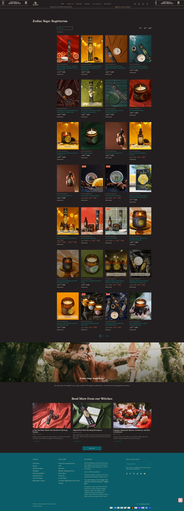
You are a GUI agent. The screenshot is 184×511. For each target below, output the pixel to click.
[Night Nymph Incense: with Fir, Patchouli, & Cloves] (116, 93)
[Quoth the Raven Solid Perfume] (92, 178)
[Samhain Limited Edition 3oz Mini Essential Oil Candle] (68, 263)
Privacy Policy (62, 478)
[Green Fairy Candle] (92, 135)
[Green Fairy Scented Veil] (68, 178)
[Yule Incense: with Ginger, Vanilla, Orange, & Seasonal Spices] (92, 93)
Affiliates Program (38, 468)
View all (92, 448)
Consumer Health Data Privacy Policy (69, 481)
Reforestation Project (39, 481)
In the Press (36, 463)
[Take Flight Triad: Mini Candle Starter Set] (92, 306)
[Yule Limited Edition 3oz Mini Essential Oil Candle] (140, 306)
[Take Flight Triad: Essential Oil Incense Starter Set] (116, 306)
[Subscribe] (150, 464)
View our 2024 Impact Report (92, 472)
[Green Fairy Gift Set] (116, 221)
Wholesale (36, 471)
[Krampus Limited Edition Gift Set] (68, 221)
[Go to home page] (35, 4)
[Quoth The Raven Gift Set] (92, 221)
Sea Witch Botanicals (41, 504)
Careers (35, 466)
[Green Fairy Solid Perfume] (116, 178)
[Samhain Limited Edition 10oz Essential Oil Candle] (140, 221)
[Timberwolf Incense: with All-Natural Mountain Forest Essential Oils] (116, 49)
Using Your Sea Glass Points (67, 463)
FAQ (60, 466)
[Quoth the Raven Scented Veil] (116, 135)
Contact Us (62, 476)
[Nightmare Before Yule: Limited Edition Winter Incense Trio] (140, 263)
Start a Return (62, 473)
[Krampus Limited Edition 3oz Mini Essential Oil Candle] (68, 306)
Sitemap (61, 483)
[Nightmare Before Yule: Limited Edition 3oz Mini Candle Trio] (116, 263)
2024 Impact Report (38, 473)
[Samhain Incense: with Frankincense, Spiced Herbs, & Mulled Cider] (68, 93)
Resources (61, 468)
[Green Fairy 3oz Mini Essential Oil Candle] (92, 263)
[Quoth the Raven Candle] (140, 93)
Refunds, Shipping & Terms (66, 471)
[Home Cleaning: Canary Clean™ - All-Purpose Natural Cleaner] (140, 178)
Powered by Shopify (37, 506)
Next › (107, 336)
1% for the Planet (37, 478)
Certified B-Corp (37, 476)
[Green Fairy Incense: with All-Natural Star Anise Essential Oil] (140, 49)
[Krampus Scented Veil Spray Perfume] (140, 135)
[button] (135, 4)
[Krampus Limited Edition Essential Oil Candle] (68, 135)
